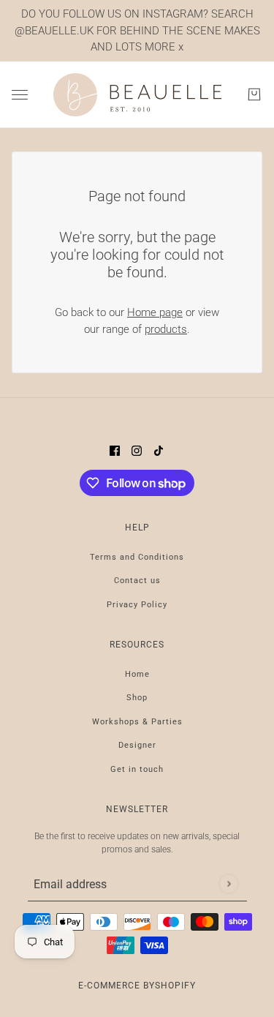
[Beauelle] (137, 95)
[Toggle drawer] (20, 95)
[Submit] (228, 883)
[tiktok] (159, 450)
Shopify (175, 985)
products (166, 329)
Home (137, 674)
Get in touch (137, 769)
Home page (155, 312)
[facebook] (115, 450)
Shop (137, 697)
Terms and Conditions (137, 557)
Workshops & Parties (137, 722)
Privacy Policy (137, 604)
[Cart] (254, 94)
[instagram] (137, 450)
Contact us (137, 580)
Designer (137, 745)
